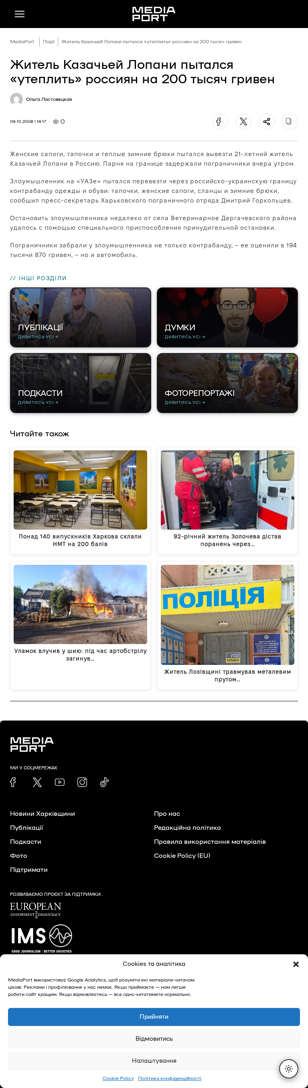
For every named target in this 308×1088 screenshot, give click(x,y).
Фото (18, 856)
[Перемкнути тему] (288, 1068)
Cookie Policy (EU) (182, 856)
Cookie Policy (118, 1078)
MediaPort (22, 41)
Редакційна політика (187, 828)
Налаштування (154, 1061)
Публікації (26, 828)
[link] (14, 782)
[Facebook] (220, 122)
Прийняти (154, 1017)
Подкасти (25, 842)
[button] (296, 964)
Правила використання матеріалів (210, 842)
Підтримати (29, 870)
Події (49, 41)
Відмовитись (154, 1039)
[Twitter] (243, 122)
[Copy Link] (290, 122)
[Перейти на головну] (154, 14)
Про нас (167, 814)
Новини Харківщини (42, 814)
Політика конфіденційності (169, 1078)
